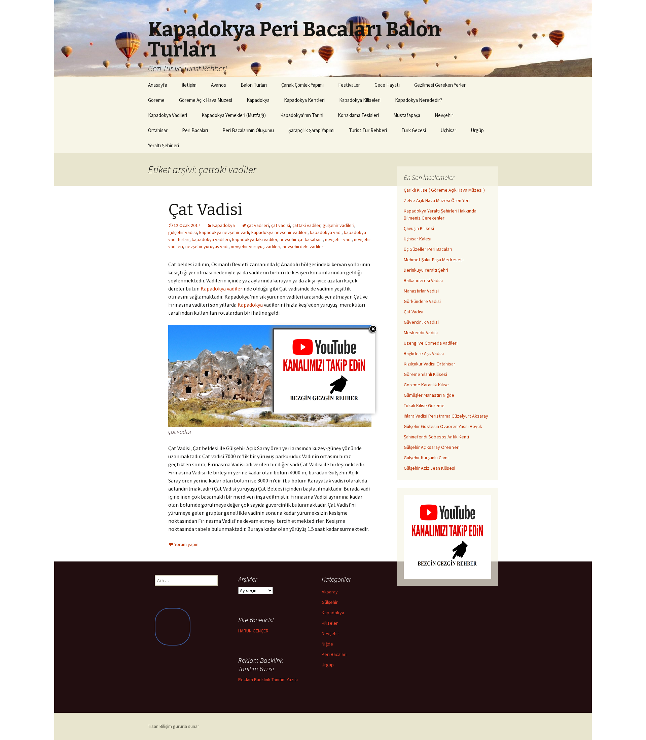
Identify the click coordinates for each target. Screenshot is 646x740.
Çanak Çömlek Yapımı (302, 85)
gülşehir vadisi (182, 232)
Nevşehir (444, 115)
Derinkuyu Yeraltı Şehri (426, 270)
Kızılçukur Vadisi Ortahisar (429, 364)
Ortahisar (158, 130)
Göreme (156, 100)
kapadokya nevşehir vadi (224, 232)
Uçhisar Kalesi (417, 239)
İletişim (189, 85)
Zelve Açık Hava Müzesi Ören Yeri (437, 200)
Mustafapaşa (406, 115)
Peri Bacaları (195, 130)
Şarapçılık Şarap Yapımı (311, 130)
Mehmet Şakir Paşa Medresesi (434, 260)
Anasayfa (157, 85)
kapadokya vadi (326, 232)
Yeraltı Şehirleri (163, 145)
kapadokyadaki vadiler (254, 239)
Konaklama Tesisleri (358, 115)
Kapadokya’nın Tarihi (301, 115)
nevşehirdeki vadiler (303, 246)
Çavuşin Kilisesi (419, 228)
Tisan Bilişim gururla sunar (173, 726)
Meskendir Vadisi (421, 332)
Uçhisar (448, 130)
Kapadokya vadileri (222, 288)
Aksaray (330, 592)
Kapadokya (258, 100)
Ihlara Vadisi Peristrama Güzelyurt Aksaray (446, 416)
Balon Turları (254, 85)
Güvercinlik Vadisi (421, 322)
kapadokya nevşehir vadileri (279, 232)
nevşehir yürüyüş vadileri (255, 246)
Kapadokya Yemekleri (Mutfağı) (234, 115)
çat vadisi (280, 225)
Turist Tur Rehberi (368, 130)
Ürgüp (477, 130)
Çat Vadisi (205, 210)
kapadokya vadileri (211, 239)
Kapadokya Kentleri (304, 100)
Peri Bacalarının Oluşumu (248, 130)
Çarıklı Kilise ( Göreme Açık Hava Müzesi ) (444, 190)
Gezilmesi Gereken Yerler (440, 85)
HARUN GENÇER (253, 631)
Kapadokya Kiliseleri (360, 100)
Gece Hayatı (387, 85)
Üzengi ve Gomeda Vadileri (431, 343)
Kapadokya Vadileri (167, 115)
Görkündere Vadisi (422, 301)
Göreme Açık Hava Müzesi (205, 100)
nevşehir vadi (338, 239)
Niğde (327, 644)
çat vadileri (258, 225)
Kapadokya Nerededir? (418, 100)
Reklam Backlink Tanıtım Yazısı (268, 679)
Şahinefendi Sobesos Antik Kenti (436, 437)
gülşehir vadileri (338, 225)
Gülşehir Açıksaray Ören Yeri (432, 447)
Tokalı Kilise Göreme (424, 405)
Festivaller (349, 85)
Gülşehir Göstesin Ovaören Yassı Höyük (443, 426)
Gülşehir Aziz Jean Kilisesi (429, 468)
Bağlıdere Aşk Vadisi (424, 353)
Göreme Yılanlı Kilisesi (425, 374)
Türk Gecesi (413, 130)
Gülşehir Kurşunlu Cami (426, 458)
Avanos (218, 85)
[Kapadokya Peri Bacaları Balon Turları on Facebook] (172, 626)
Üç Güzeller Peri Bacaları (428, 249)
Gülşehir (330, 602)
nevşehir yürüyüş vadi (206, 246)
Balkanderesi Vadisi (423, 280)
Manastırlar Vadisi (421, 291)
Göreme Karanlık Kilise (426, 385)
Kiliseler (330, 623)
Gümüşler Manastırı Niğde (429, 395)
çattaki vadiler (306, 225)
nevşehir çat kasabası (301, 239)
